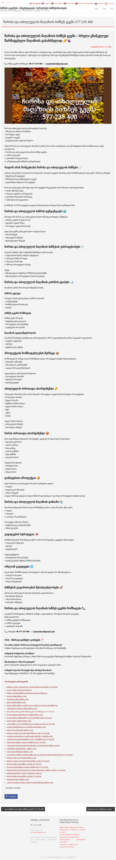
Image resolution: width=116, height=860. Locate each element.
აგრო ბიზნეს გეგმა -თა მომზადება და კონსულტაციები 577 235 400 (31, 724)
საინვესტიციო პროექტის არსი (69, 837)
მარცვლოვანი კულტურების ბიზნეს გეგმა (21, 758)
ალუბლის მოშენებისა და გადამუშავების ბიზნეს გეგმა (26, 727)
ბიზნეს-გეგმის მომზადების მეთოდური (71, 827)
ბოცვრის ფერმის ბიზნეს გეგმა (18, 699)
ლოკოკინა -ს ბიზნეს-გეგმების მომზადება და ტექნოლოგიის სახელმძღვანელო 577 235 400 (40, 755)
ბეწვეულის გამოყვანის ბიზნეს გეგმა (20, 730)
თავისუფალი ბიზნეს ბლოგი (68, 844)
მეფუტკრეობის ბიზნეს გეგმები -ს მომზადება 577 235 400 (27, 767)
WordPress (72, 857)
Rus (14, 2)
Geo (3, 2)
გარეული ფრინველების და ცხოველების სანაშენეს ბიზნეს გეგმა (30, 782)
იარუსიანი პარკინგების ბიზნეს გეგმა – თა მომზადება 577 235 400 (30, 739)
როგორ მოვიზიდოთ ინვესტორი (69, 835)
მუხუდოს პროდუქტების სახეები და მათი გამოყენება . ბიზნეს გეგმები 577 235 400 (36, 770)
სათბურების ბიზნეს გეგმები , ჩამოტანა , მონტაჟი (24, 773)
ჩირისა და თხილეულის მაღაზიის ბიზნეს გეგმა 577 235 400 (28, 733)
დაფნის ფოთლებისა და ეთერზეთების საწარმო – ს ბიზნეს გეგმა (30, 736)
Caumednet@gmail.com (57, 63)
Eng (9, 2)
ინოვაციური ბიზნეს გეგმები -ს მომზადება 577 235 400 (26, 742)
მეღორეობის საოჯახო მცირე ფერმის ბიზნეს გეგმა (25, 715)
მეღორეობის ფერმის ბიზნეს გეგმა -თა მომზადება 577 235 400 (29, 718)
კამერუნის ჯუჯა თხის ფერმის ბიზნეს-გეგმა (22, 708)
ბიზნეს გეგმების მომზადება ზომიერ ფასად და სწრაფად (27, 693)
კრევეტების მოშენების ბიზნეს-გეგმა (20, 752)
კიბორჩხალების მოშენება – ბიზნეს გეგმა (21, 749)
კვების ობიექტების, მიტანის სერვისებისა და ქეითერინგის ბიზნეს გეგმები (33, 746)
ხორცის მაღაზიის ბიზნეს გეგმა (18, 779)
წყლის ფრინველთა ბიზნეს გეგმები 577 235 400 (24, 764)
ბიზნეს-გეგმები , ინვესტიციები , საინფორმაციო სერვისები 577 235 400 (32, 687)
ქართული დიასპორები (66, 847)
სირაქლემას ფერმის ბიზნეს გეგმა (19, 721)
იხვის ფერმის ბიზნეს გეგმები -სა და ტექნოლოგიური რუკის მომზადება (32, 705)
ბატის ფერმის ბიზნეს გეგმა (17, 696)
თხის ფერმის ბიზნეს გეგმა (16, 702)
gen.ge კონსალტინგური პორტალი (19, 690)
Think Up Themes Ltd (53, 857)
